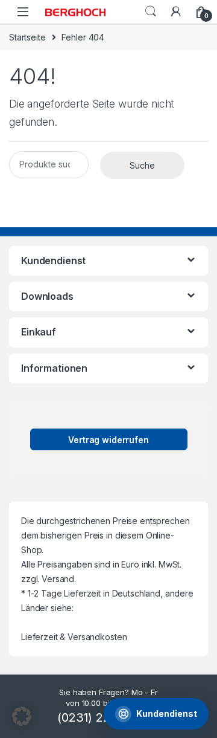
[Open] (23, 12)
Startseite (27, 37)
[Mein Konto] (176, 11)
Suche (150, 11)
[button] (21, 716)
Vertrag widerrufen (108, 440)
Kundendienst (166, 713)
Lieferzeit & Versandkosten (74, 637)
